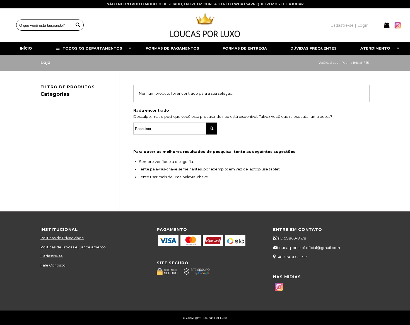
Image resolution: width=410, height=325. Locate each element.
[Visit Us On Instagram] (397, 28)
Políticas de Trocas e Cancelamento (73, 247)
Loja (45, 62)
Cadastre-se (51, 256)
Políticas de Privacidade (62, 238)
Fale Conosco (53, 265)
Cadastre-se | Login (349, 25)
